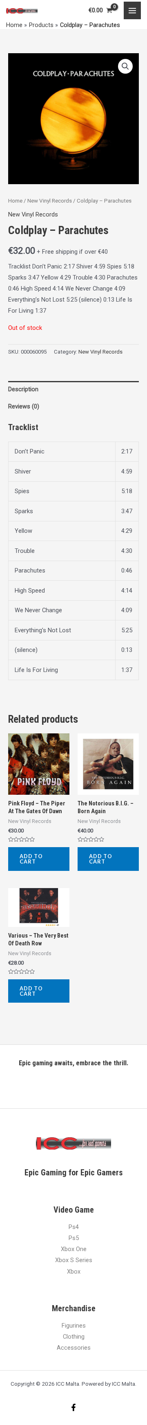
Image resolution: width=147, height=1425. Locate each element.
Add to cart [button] (31, 859)
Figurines (74, 1325)
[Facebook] (73, 1407)
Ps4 (74, 1227)
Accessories (74, 1347)
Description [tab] (23, 389)
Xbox (73, 1271)
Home (15, 201)
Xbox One (74, 1249)
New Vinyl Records (49, 201)
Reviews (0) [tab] (23, 406)
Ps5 (74, 1238)
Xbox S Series (73, 1260)
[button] (125, 66)
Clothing (74, 1336)
